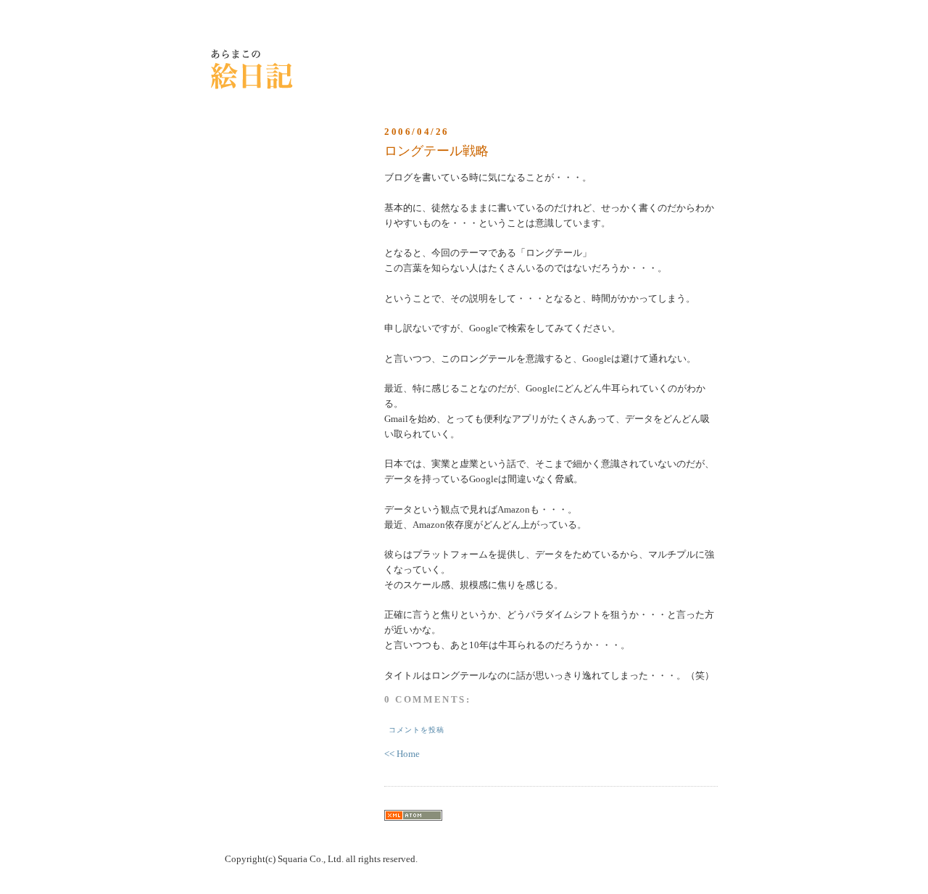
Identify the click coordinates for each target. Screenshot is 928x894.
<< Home (402, 753)
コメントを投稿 (416, 730)
